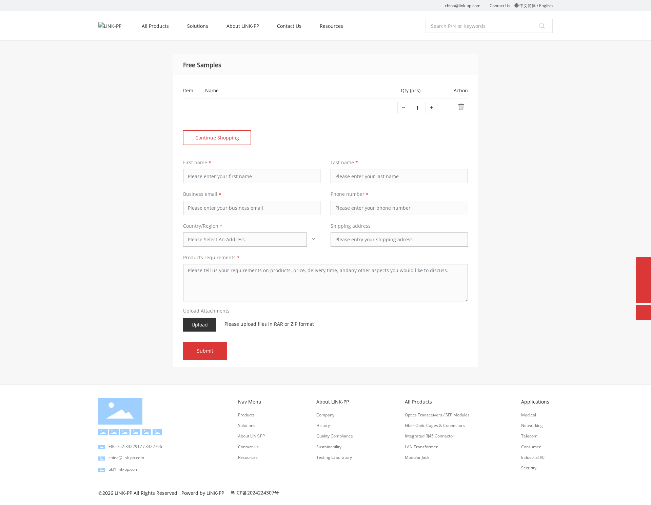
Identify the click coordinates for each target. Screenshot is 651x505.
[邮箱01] (643, 280)
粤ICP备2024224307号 (255, 492)
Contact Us (500, 5)
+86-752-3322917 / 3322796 (135, 446)
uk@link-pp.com (123, 469)
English (546, 5)
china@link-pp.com (462, 5)
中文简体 (527, 5)
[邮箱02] (643, 265)
